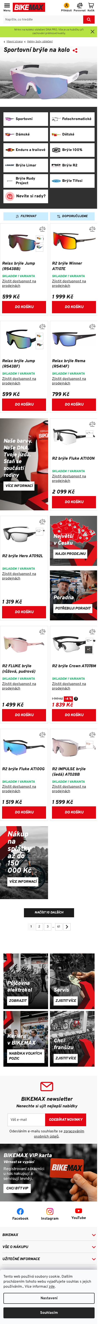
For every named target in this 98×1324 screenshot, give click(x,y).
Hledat (89, 19)
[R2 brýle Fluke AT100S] (89, 434)
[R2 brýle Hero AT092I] (39, 531)
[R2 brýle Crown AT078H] (89, 641)
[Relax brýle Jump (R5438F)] (39, 248)
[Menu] (6, 8)
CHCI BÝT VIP (17, 1188)
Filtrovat (28, 216)
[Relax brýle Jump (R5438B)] (39, 345)
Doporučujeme (75, 216)
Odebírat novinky (66, 1120)
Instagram (50, 1218)
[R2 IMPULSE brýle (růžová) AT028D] (89, 744)
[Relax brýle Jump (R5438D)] (39, 239)
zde (52, 1286)
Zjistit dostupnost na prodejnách (19, 283)
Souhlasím (49, 1313)
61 (58, 927)
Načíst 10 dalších (49, 913)
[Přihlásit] (66, 8)
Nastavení (49, 1298)
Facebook (20, 1218)
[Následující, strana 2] (67, 926)
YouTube (78, 1218)
